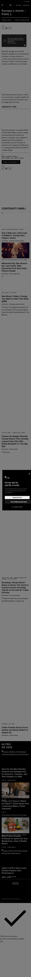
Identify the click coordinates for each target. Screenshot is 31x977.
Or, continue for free (17, 507)
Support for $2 (17, 497)
